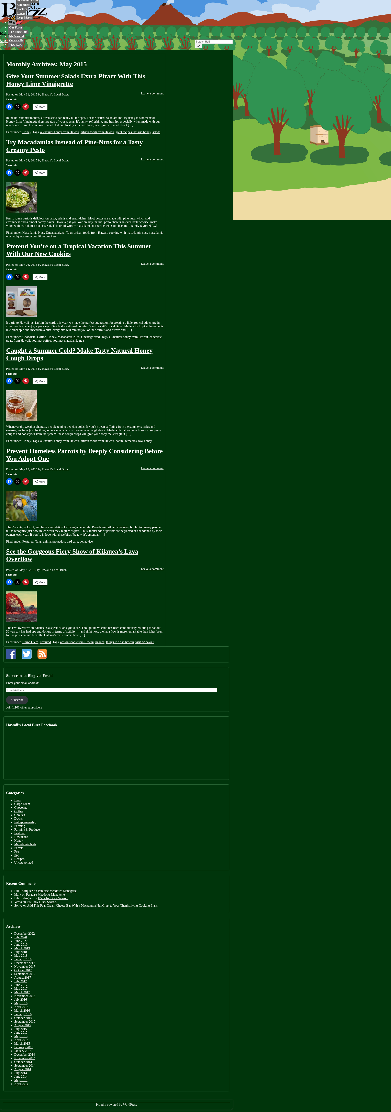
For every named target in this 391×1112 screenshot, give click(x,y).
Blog (12, 22)
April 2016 (21, 1007)
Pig (16, 855)
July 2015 (20, 1029)
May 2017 (20, 988)
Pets (17, 851)
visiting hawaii (144, 642)
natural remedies (126, 441)
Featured (28, 541)
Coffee (41, 337)
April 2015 (21, 1040)
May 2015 (20, 1036)
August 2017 (22, 977)
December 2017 (24, 963)
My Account (16, 36)
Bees (17, 800)
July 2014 (20, 1073)
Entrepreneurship (25, 822)
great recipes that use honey (133, 132)
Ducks (18, 818)
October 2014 (23, 1062)
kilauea (99, 642)
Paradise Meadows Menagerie (57, 891)
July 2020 (20, 937)
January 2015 (23, 1051)
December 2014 (24, 1054)
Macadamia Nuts (33, 232)
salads (156, 132)
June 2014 (20, 1076)
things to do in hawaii (120, 642)
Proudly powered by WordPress (116, 1104)
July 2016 (20, 999)
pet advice (86, 541)
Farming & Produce (27, 829)
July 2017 (20, 981)
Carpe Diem (30, 642)
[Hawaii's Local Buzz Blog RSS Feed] (42, 654)
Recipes (19, 859)
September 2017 (24, 974)
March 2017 (22, 992)
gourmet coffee (41, 340)
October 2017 (23, 970)
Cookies (22, 9)
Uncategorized (55, 232)
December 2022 (24, 933)
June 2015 (20, 1032)
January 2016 (23, 1014)
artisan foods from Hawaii (97, 132)
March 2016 (22, 1010)
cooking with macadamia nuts (128, 232)
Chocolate (23, 4)
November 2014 (24, 1058)
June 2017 (20, 985)
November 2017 (24, 966)
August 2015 (22, 1025)
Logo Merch (24, 17)
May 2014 (20, 1080)
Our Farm (15, 27)
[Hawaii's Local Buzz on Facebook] (11, 654)
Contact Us (16, 40)
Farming (19, 826)
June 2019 (20, 944)
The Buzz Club (18, 31)
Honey (21, 13)
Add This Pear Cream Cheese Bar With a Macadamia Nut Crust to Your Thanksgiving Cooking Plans (92, 905)
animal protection (54, 541)
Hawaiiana (21, 837)
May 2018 (20, 955)
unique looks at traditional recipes (34, 236)
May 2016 (20, 1003)
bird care (72, 541)
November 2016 (24, 996)
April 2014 (21, 1084)
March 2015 (22, 1043)
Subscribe (17, 700)
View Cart (15, 44)
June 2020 (20, 941)
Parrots (18, 848)
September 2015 (24, 1021)
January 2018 (23, 959)
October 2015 (23, 1018)
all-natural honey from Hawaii (59, 132)
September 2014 (24, 1065)
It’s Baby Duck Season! (53, 898)
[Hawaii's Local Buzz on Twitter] (27, 654)
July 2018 (20, 952)
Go (198, 45)
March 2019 (22, 948)
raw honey (145, 441)
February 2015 (23, 1047)
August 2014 (22, 1069)
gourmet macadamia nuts (69, 340)
